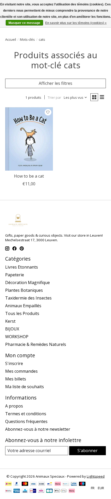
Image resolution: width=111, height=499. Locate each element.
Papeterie (14, 275)
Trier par (54, 97)
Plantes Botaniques (24, 290)
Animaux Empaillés (23, 306)
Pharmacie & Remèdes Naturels (35, 344)
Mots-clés (27, 39)
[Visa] (33, 484)
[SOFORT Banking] (58, 484)
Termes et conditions (25, 414)
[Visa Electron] (74, 484)
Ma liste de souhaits (24, 386)
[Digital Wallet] (60, 491)
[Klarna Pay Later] (72, 491)
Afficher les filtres (55, 83)
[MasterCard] (25, 484)
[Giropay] (33, 491)
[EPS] (41, 491)
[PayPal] (16, 484)
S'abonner (87, 450)
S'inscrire (14, 363)
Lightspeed (96, 476)
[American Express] (16, 491)
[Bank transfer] (41, 484)
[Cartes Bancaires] (49, 491)
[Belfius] (8, 491)
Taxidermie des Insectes (28, 298)
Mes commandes (21, 371)
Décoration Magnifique (27, 282)
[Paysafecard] (66, 484)
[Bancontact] (49, 484)
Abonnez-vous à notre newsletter (37, 429)
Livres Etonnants (21, 267)
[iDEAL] (8, 484)
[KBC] (25, 491)
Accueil (10, 39)
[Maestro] (82, 484)
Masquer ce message (24, 23)
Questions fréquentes (26, 421)
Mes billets (15, 379)
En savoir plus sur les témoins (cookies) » (76, 23)
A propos (14, 406)
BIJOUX (12, 329)
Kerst (10, 321)
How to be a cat (29, 176)
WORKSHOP (16, 336)
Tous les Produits (22, 313)
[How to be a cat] (29, 139)
